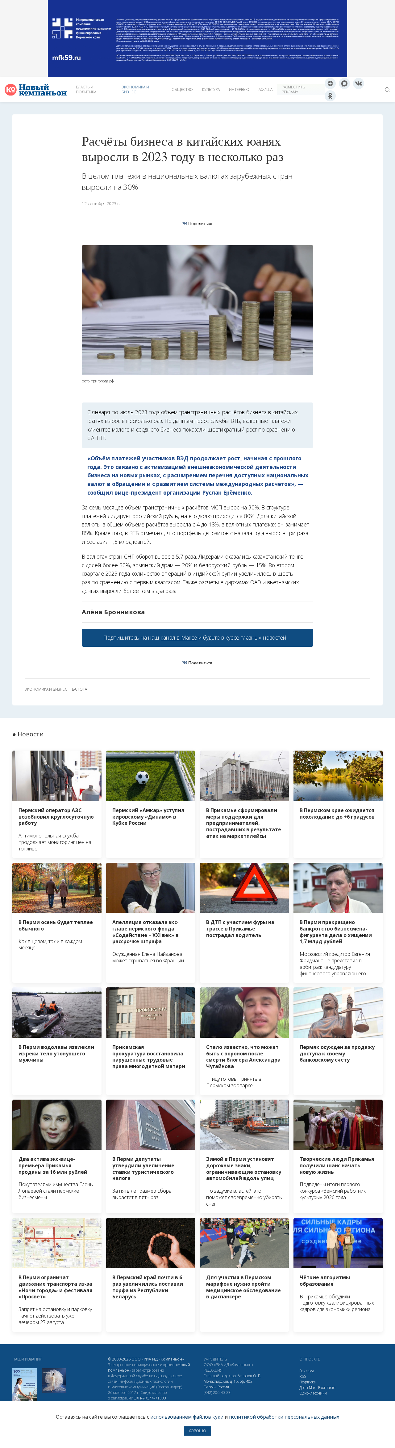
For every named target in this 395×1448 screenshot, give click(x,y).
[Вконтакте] (358, 83)
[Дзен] (330, 83)
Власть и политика (86, 89)
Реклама (306, 1370)
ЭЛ (150, 1398)
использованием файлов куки (186, 1416)
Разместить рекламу (293, 89)
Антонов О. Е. (249, 1375)
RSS (302, 1376)
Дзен (303, 1387)
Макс (313, 1387)
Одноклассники (313, 1393)
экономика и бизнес (46, 689)
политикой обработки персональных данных (284, 1416)
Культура (211, 89)
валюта (79, 689)
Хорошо (197, 1430)
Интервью (239, 89)
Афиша (265, 89)
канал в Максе (179, 637)
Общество (182, 89)
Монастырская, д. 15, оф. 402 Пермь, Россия (228, 1384)
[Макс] (344, 83)
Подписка (307, 1382)
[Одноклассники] (330, 95)
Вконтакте (326, 1387)
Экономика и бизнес (135, 89)
